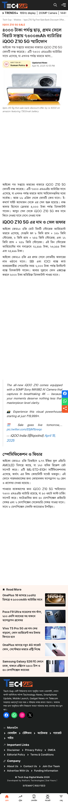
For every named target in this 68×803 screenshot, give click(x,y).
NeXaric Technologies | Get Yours (39, 780)
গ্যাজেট (57, 733)
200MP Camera (48, 13)
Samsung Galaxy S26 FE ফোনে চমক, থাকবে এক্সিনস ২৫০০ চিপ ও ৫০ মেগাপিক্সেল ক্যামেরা (22, 666)
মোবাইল (12, 733)
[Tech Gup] (14, 5)
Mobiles (17, 19)
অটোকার (42, 733)
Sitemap (28, 785)
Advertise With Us (18, 770)
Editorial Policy (16, 754)
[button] (55, 5)
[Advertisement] (34, 147)
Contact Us (30, 766)
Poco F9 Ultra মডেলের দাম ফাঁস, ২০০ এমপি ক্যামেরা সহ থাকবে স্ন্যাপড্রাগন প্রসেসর (22, 616)
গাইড (10, 738)
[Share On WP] (65, 401)
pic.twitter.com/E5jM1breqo (24, 429)
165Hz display (28, 13)
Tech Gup (7, 19)
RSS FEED (40, 785)
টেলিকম (27, 733)
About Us (12, 766)
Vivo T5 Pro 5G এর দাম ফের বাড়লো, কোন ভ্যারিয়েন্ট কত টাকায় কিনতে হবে (21, 632)
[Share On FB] (65, 394)
